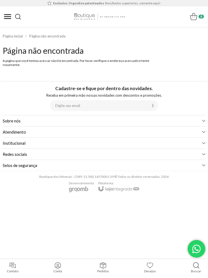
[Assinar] (152, 105)
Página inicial (13, 36)
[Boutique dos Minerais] (99, 16)
